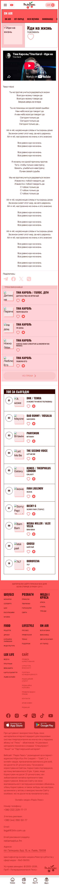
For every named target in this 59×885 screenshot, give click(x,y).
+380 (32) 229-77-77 (15, 809)
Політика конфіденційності (29, 673)
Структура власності (26, 667)
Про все (25, 630)
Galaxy (30, 474)
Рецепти (7, 630)
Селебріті (8, 604)
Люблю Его (21, 361)
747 (28, 565)
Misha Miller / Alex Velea (39, 524)
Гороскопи (26, 608)
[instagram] (17, 715)
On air (8, 19)
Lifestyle (28, 625)
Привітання (27, 635)
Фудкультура (9, 646)
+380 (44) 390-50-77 (15, 820)
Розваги (28, 594)
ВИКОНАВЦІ (47, 19)
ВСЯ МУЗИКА (33, 19)
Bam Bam (31, 530)
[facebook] (13, 279)
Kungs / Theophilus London (39, 469)
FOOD (7, 625)
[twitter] (21, 279)
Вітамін (30, 437)
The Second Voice (37, 451)
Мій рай (30, 547)
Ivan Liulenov (35, 488)
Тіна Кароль (33, 32)
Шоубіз (9, 594)
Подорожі (26, 644)
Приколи (25, 599)
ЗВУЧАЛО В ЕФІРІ (46, 639)
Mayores (31, 419)
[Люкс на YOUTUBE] (11, 5)
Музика (7, 617)
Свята (24, 612)
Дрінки (7, 635)
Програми (8, 664)
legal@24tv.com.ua (14, 830)
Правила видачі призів (28, 693)
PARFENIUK (33, 433)
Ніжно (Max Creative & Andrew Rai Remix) (32, 345)
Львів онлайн (9, 677)
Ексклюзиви (9, 612)
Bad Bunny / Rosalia (39, 416)
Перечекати (22, 312)
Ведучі (6, 659)
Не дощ (19, 328)
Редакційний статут (27, 680)
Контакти (26, 698)
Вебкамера (8, 668)
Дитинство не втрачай (27, 296)
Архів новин (27, 703)
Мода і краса (44, 596)
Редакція (25, 707)
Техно (24, 639)
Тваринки (26, 604)
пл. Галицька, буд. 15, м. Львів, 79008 (25, 850)
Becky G (31, 506)
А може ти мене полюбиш (39, 402)
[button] (30, 36)
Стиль (42, 607)
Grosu (30, 544)
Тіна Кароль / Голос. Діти (32, 292)
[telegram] (5, 279)
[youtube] (50, 715)
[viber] (29, 279)
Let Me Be (31, 454)
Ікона (29, 492)
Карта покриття (10, 672)
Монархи (7, 599)
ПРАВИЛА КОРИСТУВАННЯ (28, 660)
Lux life (9, 654)
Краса (42, 602)
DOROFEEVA (33, 561)
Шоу (5, 608)
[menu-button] (5, 5)
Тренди (43, 611)
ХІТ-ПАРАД (19, 19)
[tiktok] (42, 715)
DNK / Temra (34, 398)
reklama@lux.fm (13, 840)
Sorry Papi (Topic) (35, 509)
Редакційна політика (27, 686)
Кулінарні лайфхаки (8, 640)
